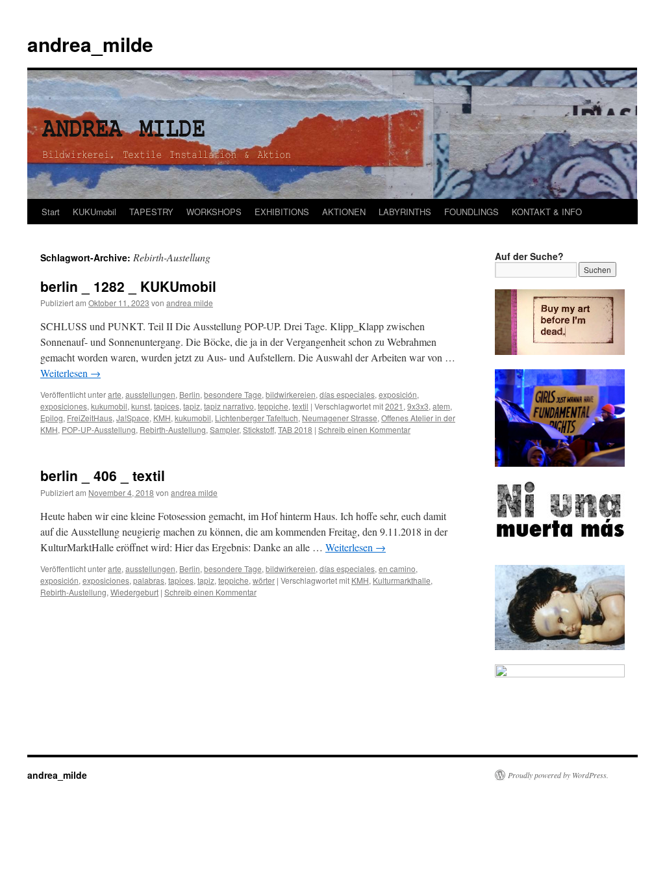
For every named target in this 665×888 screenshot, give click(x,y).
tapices (166, 405)
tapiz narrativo (229, 405)
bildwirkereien (291, 394)
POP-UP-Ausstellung (99, 429)
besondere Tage (233, 394)
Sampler (224, 429)
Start (51, 211)
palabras (148, 580)
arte (114, 394)
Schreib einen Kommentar (364, 429)
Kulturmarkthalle (402, 580)
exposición (398, 394)
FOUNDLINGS (471, 211)
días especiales (347, 394)
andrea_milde (90, 44)
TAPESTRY (151, 211)
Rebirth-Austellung (173, 429)
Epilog (51, 417)
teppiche (273, 405)
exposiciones (63, 405)
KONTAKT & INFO (547, 211)
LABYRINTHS (405, 211)
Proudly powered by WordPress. (558, 775)
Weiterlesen (70, 373)
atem (441, 405)
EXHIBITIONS (282, 211)
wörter (264, 580)
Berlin (189, 394)
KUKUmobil (94, 211)
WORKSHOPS (214, 211)
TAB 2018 (295, 429)
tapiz (191, 405)
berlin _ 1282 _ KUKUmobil (128, 286)
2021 (394, 405)
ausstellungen (150, 394)
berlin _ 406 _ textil (102, 475)
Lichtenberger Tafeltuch (256, 417)
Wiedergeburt (134, 591)
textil (300, 405)
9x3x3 (418, 405)
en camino (397, 568)
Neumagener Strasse (339, 417)
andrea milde (189, 302)
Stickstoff (258, 429)
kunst (140, 405)
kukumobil (109, 405)
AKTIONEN (344, 211)
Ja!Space (132, 417)
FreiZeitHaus (89, 417)
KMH (162, 417)
